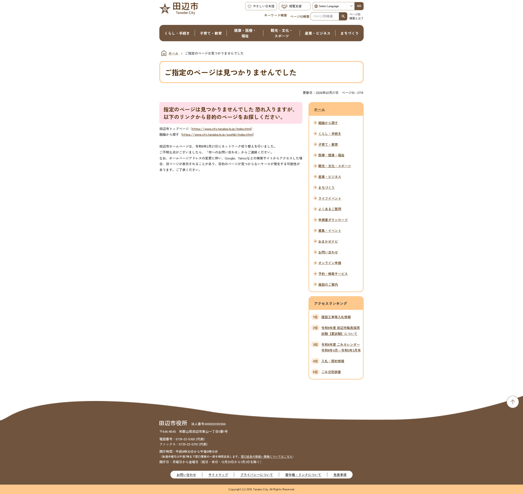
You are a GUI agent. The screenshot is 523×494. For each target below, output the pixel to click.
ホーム (173, 53)
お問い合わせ (186, 474)
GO (359, 6)
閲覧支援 (295, 6)
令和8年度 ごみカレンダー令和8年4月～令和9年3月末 (341, 347)
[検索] (343, 16)
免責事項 (339, 474)
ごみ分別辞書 (331, 371)
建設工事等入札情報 (336, 316)
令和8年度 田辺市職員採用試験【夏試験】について (340, 330)
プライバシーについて (256, 474)
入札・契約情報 (332, 360)
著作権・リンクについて (303, 474)
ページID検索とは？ (356, 16)
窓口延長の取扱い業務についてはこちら (266, 456)
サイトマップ (218, 474)
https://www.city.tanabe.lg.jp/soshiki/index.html (217, 134)
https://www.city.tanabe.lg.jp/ (214, 128)
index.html (244, 128)
